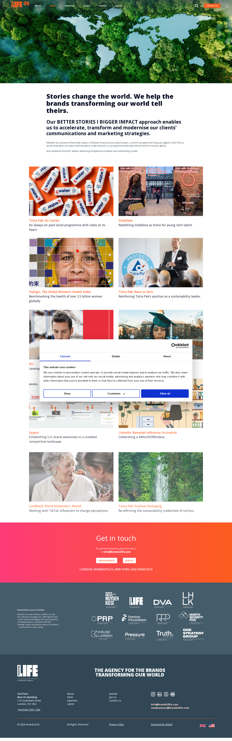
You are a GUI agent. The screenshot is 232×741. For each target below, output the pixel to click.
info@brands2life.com (117, 551)
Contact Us (115, 700)
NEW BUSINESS (107, 560)
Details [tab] (116, 356)
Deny (67, 393)
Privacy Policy (116, 724)
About (38, 5)
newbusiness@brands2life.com (170, 707)
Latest (86, 5)
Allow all (165, 393)
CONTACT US (212, 5)
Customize (114, 393)
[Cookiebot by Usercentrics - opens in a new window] (174, 345)
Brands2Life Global (161, 724)
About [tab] (167, 356)
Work (53, 5)
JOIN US (129, 560)
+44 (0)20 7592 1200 (28, 709)
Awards (102, 5)
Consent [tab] (65, 356)
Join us (119, 5)
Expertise (72, 700)
